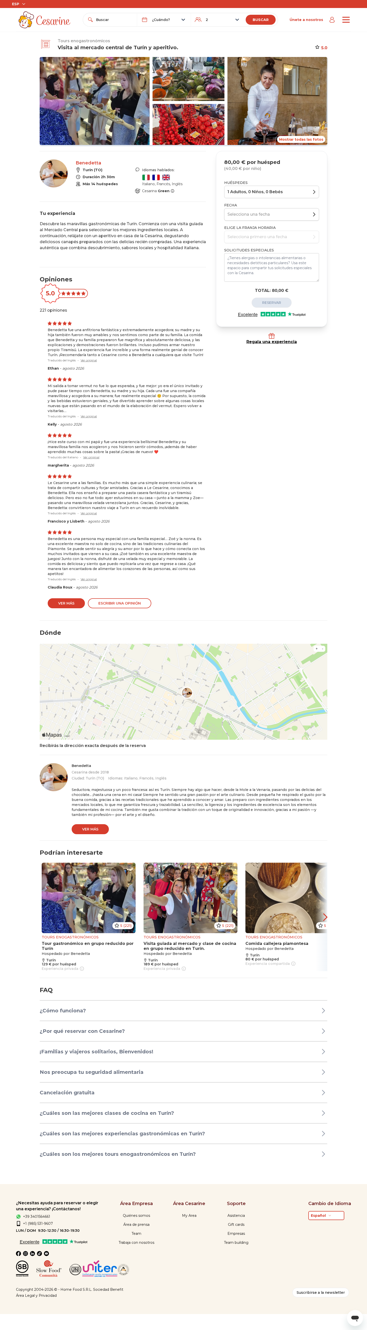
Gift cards (236, 1224)
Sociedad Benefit (108, 1289)
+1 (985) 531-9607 (38, 1223)
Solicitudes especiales (249, 250)
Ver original (89, 360)
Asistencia (236, 1215)
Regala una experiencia (271, 341)
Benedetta (88, 163)
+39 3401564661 (36, 1216)
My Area (189, 1215)
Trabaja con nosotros (136, 1242)
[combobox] (114, 19)
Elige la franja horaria (250, 227)
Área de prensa (136, 1224)
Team (136, 1233)
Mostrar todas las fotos (301, 139)
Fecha (230, 205)
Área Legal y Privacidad (36, 1295)
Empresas (236, 1233)
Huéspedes (236, 182)
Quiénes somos (136, 1215)
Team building (236, 1242)
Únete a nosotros (306, 19)
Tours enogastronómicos (84, 40)
